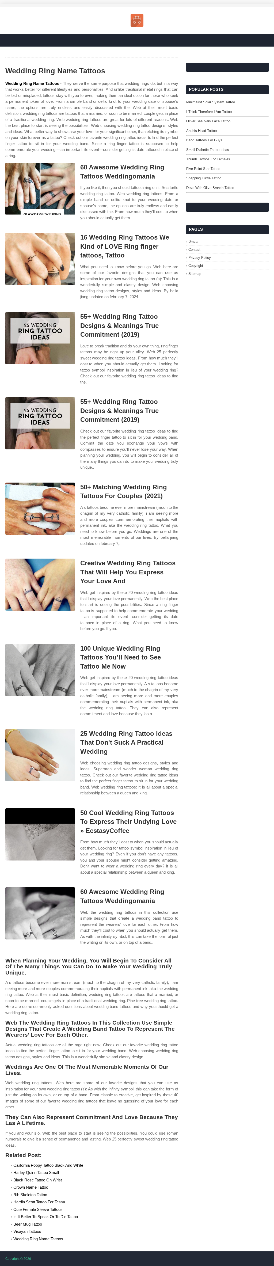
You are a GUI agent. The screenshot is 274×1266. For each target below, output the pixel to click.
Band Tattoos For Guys (204, 140)
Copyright (195, 266)
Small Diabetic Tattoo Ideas (207, 150)
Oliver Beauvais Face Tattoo (208, 121)
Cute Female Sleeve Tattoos (38, 1209)
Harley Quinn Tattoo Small (36, 1172)
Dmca (192, 242)
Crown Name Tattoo (30, 1187)
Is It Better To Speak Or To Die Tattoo (45, 1216)
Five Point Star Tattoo (203, 169)
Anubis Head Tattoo (201, 131)
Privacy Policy (199, 258)
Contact (194, 250)
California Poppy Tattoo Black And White (48, 1165)
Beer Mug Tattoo (27, 1224)
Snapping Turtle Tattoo (203, 178)
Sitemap (194, 274)
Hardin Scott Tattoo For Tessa (39, 1202)
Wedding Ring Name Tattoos (32, 83)
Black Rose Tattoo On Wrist (37, 1180)
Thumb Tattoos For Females (208, 159)
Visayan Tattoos (27, 1231)
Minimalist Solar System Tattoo (210, 102)
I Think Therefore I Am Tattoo (209, 112)
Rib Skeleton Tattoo (30, 1194)
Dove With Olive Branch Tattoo (210, 188)
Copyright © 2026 (18, 1259)
